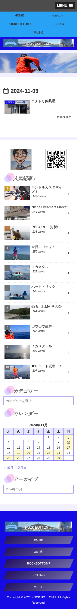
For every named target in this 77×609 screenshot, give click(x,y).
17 (68, 447)
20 (28, 452)
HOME (38, 539)
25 (8, 458)
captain (38, 551)
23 (58, 452)
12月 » (21, 468)
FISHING (39, 575)
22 (48, 452)
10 (68, 442)
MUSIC (38, 587)
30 (58, 458)
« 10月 (8, 468)
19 (18, 452)
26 (18, 458)
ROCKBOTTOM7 (38, 563)
